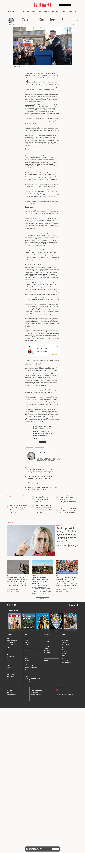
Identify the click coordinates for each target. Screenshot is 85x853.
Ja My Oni (9, 648)
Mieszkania (27, 637)
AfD (40, 411)
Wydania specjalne (11, 638)
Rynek (28, 11)
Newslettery (46, 11)
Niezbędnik (9, 649)
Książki (26, 653)
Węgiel (26, 640)
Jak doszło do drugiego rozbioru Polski (40, 149)
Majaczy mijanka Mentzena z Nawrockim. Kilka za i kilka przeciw (45, 360)
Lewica (8, 660)
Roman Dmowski (30, 269)
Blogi (63, 637)
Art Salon (27, 669)
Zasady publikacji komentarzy (37, 690)
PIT (26, 638)
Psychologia (46, 650)
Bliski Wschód (10, 680)
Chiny (8, 683)
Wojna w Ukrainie (10, 674)
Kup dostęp (55, 848)
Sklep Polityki (65, 660)
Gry (26, 664)
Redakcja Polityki (10, 688)
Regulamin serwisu (35, 688)
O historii (46, 648)
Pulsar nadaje (47, 656)
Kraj (17, 11)
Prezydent (9, 667)
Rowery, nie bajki (47, 652)
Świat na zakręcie (47, 645)
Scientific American (11, 642)
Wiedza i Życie (10, 644)
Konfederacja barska (29, 104)
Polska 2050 (9, 664)
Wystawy (27, 660)
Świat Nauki (9, 646)
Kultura (33, 11)
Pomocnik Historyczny (12, 640)
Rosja (8, 682)
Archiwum (64, 653)
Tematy (63, 657)
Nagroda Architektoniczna (31, 667)
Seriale (26, 658)
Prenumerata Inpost (66, 662)
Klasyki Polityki (65, 649)
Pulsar (26, 676)
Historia (64, 642)
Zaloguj (75, 5)
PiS (7, 658)
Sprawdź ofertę (54, 354)
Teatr (26, 662)
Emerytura (27, 642)
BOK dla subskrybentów (11, 694)
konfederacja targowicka (35, 118)
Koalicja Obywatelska (11, 656)
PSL (7, 662)
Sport (63, 648)
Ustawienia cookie (34, 699)
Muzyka (27, 655)
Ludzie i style (65, 638)
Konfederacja (9, 665)
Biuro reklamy (9, 690)
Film (26, 656)
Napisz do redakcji (10, 692)
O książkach (46, 646)
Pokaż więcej (42, 598)
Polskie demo (46, 654)
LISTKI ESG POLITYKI (30, 646)
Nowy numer (11, 11)
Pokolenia (64, 11)
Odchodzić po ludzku (66, 646)
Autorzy (64, 655)
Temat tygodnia (47, 641)
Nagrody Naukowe (29, 682)
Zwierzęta (64, 651)
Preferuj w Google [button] (73, 24)
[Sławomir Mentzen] (42, 46)
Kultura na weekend (48, 643)
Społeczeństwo (65, 644)
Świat (23, 11)
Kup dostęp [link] (42, 442)
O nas (63, 658)
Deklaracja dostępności (36, 694)
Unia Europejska (10, 676)
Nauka (40, 11)
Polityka (8, 637)
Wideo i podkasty (55, 11)
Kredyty (27, 644)
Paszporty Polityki (29, 665)
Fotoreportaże (65, 640)
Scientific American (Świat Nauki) (32, 678)
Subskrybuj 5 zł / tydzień (65, 5)
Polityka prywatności (35, 692)
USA (7, 678)
